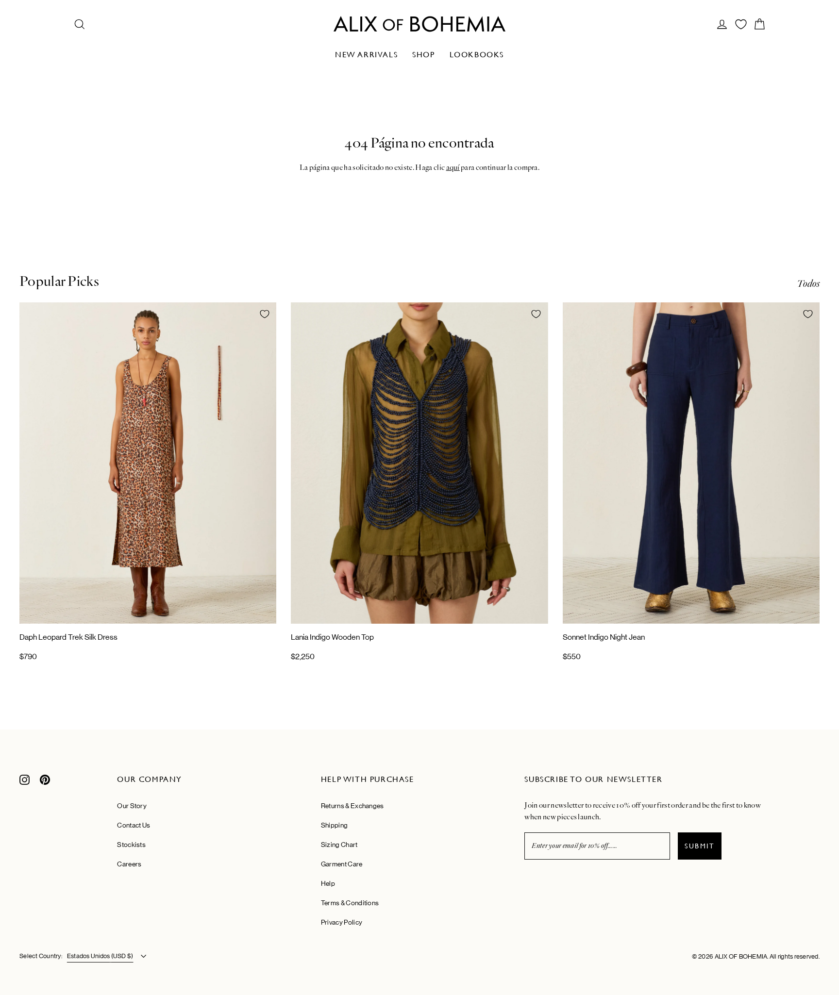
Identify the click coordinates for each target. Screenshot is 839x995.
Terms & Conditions (350, 903)
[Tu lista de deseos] (741, 24)
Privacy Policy (341, 922)
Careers (129, 864)
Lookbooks (477, 54)
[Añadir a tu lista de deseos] (264, 314)
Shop (423, 54)
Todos (808, 284)
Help (328, 883)
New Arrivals (366, 54)
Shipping (334, 825)
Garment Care (342, 864)
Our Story (132, 806)
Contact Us (133, 825)
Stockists (131, 844)
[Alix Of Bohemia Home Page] (419, 24)
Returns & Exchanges (352, 806)
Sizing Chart (339, 844)
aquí (453, 167)
